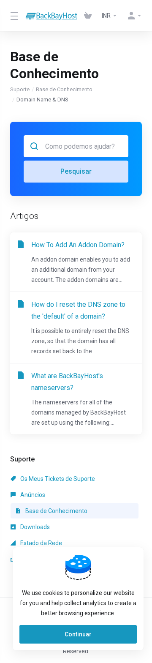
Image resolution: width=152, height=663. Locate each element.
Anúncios (32, 494)
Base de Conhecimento (64, 89)
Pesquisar (76, 171)
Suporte (20, 89)
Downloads (34, 527)
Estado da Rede (40, 543)
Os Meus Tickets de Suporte (57, 478)
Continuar (78, 634)
